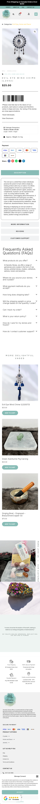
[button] (37, 776)
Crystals (5, 736)
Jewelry (5, 742)
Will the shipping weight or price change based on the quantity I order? (19, 302)
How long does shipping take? (16, 295)
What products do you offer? (15, 260)
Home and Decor (25, 24)
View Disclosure (7, 118)
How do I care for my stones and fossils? (17, 324)
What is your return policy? (14, 316)
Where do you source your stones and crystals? (17, 279)
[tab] (20, 172)
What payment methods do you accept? (16, 287)
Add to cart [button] (10, 413)
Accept (20, 792)
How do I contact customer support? (18, 331)
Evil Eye (15, 24)
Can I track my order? (12, 310)
